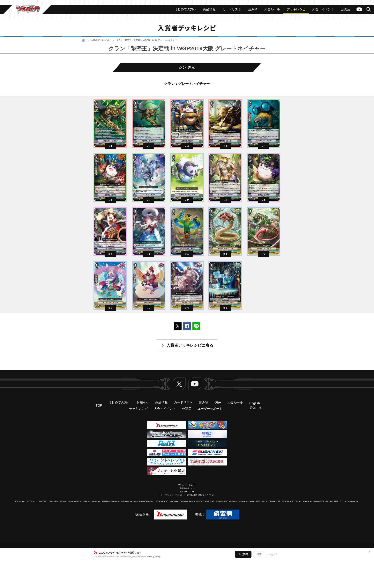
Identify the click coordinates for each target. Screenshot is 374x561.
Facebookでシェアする (187, 326)
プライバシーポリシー (187, 485)
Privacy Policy (154, 556)
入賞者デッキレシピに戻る (190, 345)
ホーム (83, 40)
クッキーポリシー (187, 492)
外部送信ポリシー (187, 488)
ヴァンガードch (359, 9)
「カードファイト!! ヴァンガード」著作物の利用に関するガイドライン (187, 495)
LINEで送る (196, 326)
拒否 (259, 554)
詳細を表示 (272, 554)
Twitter (179, 384)
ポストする (178, 326)
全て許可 (243, 554)
